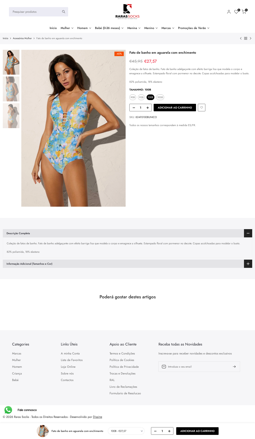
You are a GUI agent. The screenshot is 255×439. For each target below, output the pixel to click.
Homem (17, 367)
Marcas (16, 353)
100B (150, 97)
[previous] (28, 128)
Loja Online (68, 367)
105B (160, 97)
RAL (112, 380)
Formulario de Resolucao (125, 393)
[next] (118, 128)
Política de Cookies (122, 360)
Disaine (97, 417)
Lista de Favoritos (72, 360)
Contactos (67, 380)
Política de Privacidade (124, 367)
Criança (17, 373)
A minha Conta (70, 353)
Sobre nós (67, 373)
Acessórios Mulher (22, 38)
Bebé (15, 380)
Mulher (16, 360)
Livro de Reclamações (123, 387)
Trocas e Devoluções (122, 373)
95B (142, 97)
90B (133, 97)
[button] (201, 107)
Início (5, 38)
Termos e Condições (122, 353)
